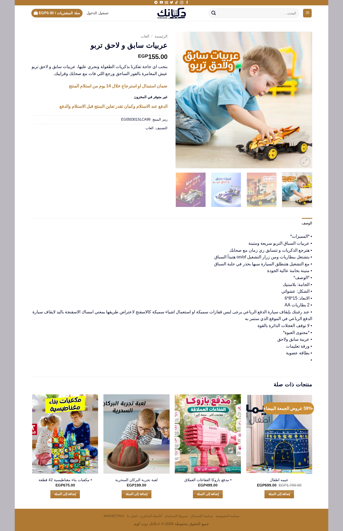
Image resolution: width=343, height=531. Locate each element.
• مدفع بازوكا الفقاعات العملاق (208, 480)
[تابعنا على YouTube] (161, 3)
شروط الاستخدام (176, 516)
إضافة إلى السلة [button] (279, 494)
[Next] (181, 100)
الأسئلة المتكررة (151, 516)
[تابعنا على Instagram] (181, 3)
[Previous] (303, 100)
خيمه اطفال (279, 480)
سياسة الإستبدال (201, 516)
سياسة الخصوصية (228, 516)
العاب (145, 36)
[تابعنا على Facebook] (187, 3)
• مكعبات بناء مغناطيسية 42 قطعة (65, 480)
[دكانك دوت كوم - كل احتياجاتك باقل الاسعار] (171, 13)
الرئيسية (161, 36)
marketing (114, 516)
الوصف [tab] (307, 223)
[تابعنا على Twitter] (171, 3)
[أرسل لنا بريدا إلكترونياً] (166, 3)
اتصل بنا (132, 516)
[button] (307, 13)
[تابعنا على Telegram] (156, 3)
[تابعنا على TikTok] (176, 3)
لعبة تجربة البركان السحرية (136, 480)
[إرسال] (213, 13)
